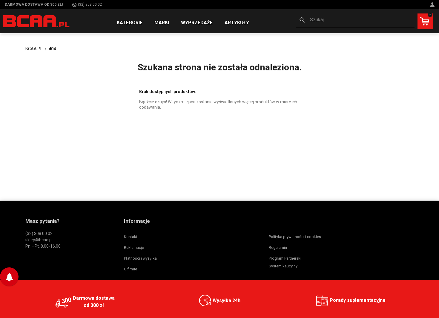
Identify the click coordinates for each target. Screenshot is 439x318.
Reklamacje (134, 247)
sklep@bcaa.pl (39, 239)
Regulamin (278, 247)
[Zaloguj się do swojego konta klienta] (433, 4)
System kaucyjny (283, 266)
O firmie (130, 269)
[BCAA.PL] (36, 21)
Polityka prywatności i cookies (295, 236)
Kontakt (130, 236)
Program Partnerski (285, 258)
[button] (355, 20)
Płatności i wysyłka (140, 258)
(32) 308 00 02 (90, 4)
